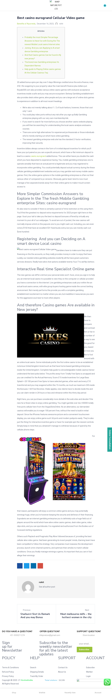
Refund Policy (8, 672)
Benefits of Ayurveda (26, 24)
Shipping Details (37, 672)
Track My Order (36, 676)
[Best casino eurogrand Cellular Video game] (20, 566)
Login (88, 676)
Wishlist (89, 672)
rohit (61, 24)
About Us (62, 672)
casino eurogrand (38, 156)
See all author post (47, 587)
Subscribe (90, 667)
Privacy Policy (8, 676)
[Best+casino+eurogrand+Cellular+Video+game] (26, 566)
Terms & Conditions (10, 667)
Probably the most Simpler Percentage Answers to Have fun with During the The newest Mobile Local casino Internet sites (42, 40)
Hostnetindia (27, 680)
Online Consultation (110, 439)
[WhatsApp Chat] (107, 682)
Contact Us (62, 667)
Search (33, 667)
